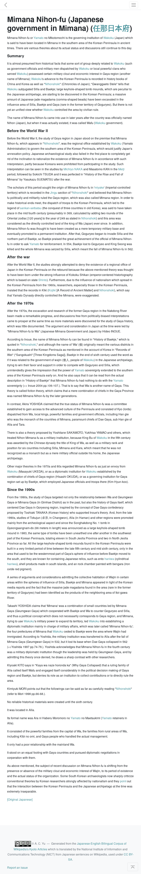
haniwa (109, 559)
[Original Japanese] (19, 799)
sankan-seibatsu (30, 208)
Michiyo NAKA (73, 169)
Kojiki (52, 290)
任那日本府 (111, 28)
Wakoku (108, 38)
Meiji (121, 169)
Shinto (42, 280)
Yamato (39, 38)
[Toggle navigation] (133, 4)
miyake (99, 187)
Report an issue (17, 867)
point (123, 781)
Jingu (53, 192)
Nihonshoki (52, 84)
